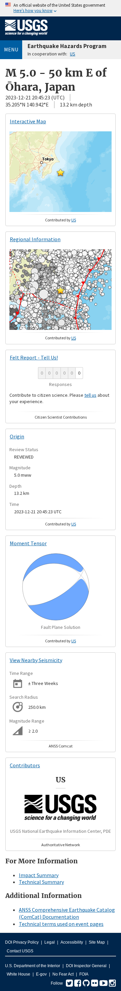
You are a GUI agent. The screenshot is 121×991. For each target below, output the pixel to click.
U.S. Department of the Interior (32, 965)
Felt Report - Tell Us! (34, 357)
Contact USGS (20, 951)
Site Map (97, 942)
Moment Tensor (28, 543)
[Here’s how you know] (60, 8)
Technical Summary (41, 881)
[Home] (26, 36)
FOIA (83, 974)
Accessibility (72, 942)
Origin (17, 436)
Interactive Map (28, 121)
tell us (90, 395)
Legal (49, 942)
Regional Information (35, 239)
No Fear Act (63, 974)
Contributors (25, 765)
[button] (60, 172)
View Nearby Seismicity (36, 660)
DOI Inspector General (86, 965)
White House (18, 974)
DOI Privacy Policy (22, 942)
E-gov (41, 974)
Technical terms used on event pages (61, 923)
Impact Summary (38, 875)
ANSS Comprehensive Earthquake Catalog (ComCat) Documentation (67, 913)
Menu (11, 49)
